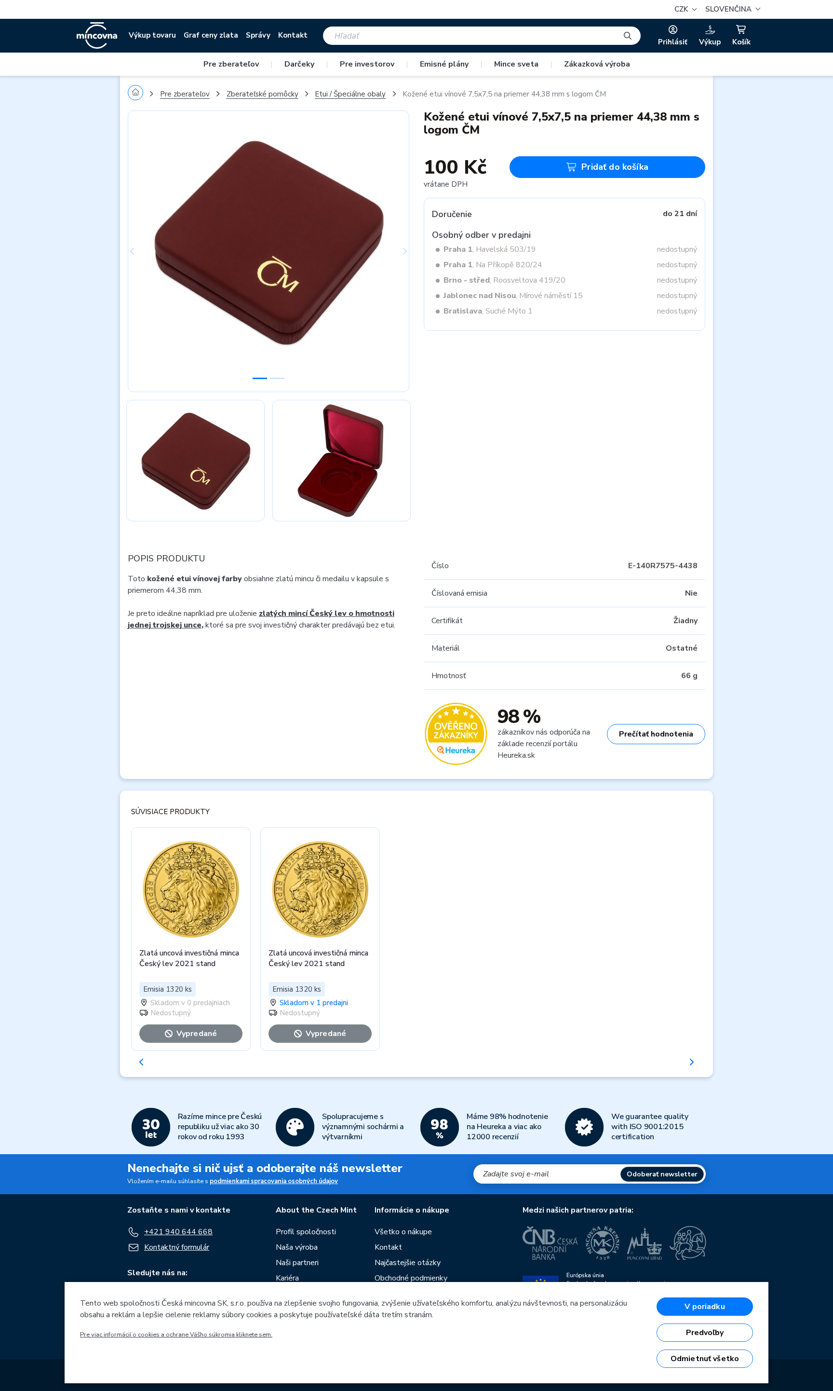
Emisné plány (444, 64)
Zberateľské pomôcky (262, 94)
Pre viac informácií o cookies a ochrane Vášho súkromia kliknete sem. (176, 1334)
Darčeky (299, 64)
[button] (731, 9)
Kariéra (287, 1278)
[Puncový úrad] (644, 1243)
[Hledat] (628, 36)
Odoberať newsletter (662, 1174)
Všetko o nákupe (403, 1232)
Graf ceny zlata (211, 35)
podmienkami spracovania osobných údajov (274, 1181)
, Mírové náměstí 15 (513, 295)
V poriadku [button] (705, 1306)
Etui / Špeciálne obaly (350, 94)
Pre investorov (367, 64)
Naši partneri (297, 1262)
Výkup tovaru (152, 35)
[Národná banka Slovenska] (688, 1243)
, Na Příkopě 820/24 (492, 264)
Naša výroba (297, 1247)
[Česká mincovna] (97, 35)
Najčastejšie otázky (408, 1262)
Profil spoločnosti (306, 1232)
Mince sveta (516, 64)
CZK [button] (682, 9)
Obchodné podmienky (411, 1278)
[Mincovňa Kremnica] (602, 1243)
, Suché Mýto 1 (488, 311)
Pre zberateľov (231, 64)
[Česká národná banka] (550, 1243)
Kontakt (293, 35)
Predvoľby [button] (705, 1332)
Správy (258, 35)
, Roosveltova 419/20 (504, 280)
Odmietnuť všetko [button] (705, 1358)
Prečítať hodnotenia (656, 734)
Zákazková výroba (597, 64)
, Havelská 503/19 (489, 249)
